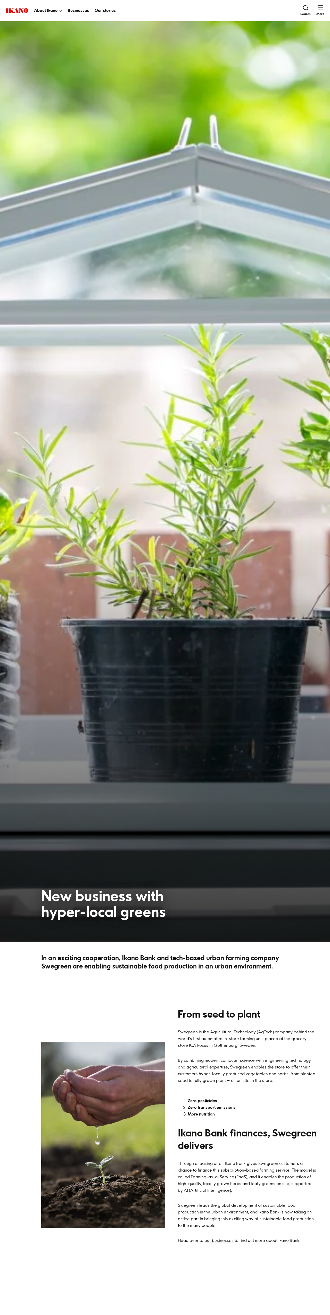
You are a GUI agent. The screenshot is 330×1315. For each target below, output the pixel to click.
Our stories (105, 10)
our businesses (219, 1240)
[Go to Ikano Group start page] (17, 10)
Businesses (78, 10)
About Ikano (46, 10)
